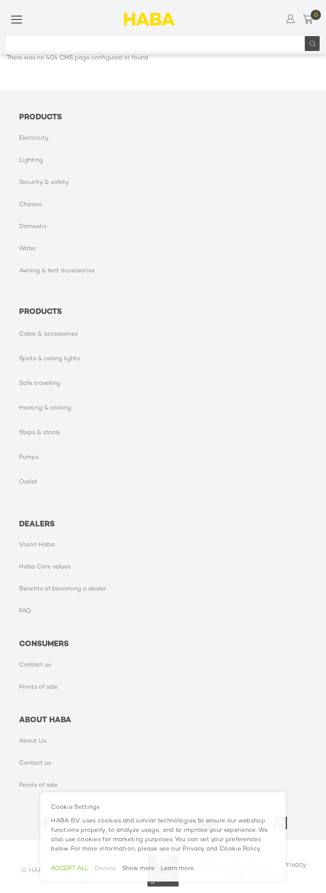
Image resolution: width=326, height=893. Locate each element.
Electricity (33, 138)
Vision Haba (37, 545)
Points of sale (38, 687)
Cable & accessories (48, 334)
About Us (32, 741)
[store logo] (149, 19)
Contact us (35, 665)
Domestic (33, 226)
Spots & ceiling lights (49, 359)
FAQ (25, 611)
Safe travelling (39, 383)
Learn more (177, 868)
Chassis (30, 204)
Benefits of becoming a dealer (62, 589)
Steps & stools (39, 433)
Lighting (31, 160)
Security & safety (44, 182)
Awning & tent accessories (57, 271)
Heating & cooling (45, 408)
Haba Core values (44, 567)
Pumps (29, 457)
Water (27, 249)
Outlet (28, 482)
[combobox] (157, 43)
